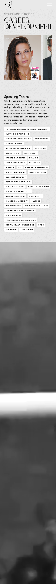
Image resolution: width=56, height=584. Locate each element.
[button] (48, 4)
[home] (8, 4)
